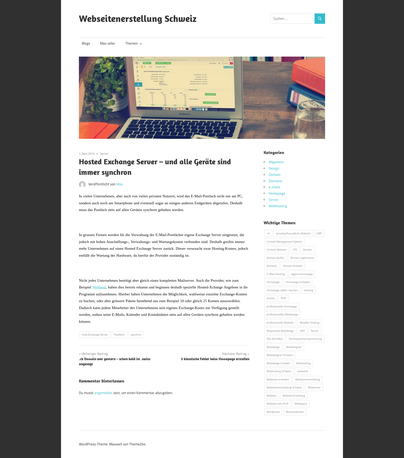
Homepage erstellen (298, 282)
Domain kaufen (275, 258)
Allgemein (276, 162)
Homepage (277, 193)
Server (104, 153)
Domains (275, 181)
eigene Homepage (302, 274)
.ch (268, 233)
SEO (302, 331)
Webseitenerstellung (307, 379)
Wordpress (273, 412)
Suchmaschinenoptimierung (305, 339)
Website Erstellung (294, 395)
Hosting (308, 290)
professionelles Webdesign (282, 314)
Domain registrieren (302, 258)
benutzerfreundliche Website (293, 233)
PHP (283, 298)
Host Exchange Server (95, 334)
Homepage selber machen (282, 290)
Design (274, 168)
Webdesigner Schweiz (280, 355)
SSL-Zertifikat (275, 339)
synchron (136, 334)
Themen (131, 43)
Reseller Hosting (309, 322)
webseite (302, 371)
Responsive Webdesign (280, 331)
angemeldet (103, 393)
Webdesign (273, 347)
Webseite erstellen (278, 379)
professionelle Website (280, 322)
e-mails (274, 187)
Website (271, 395)
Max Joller (107, 43)
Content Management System (284, 241)
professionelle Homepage (282, 306)
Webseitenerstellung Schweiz (138, 18)
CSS (295, 249)
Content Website (277, 249)
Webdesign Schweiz (278, 363)
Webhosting (278, 206)
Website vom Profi (277, 403)
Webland (99, 287)
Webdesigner (294, 347)
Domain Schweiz (292, 266)
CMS (319, 233)
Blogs (86, 43)
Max (119, 184)
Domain (274, 174)
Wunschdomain (295, 412)
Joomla (271, 298)
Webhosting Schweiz (279, 371)
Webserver (314, 387)
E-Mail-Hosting (276, 274)
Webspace (301, 403)
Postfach (119, 334)
